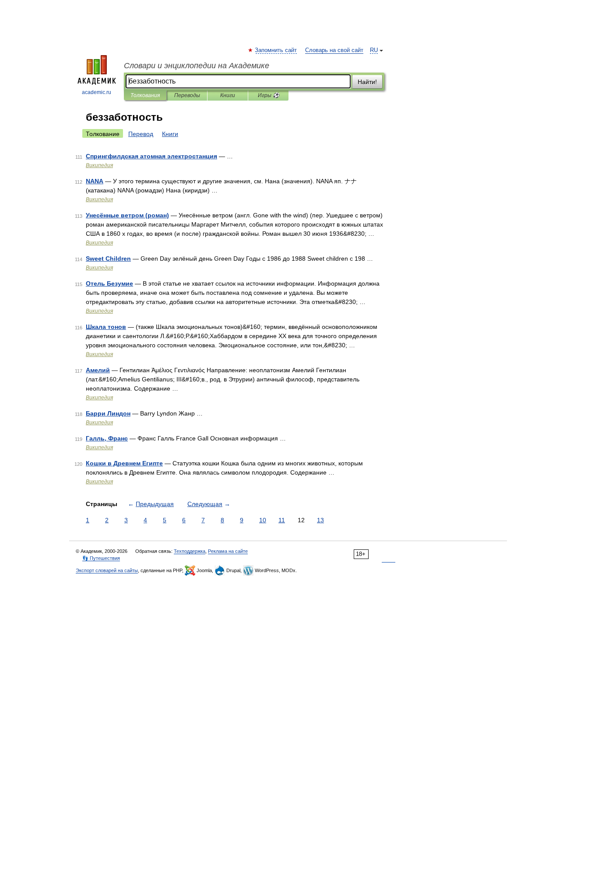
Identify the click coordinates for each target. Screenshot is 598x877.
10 (262, 520)
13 (320, 520)
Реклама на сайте (228, 551)
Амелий (98, 370)
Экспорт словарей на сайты (107, 570)
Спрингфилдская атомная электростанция (151, 156)
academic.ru (96, 92)
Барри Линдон (108, 413)
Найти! (367, 81)
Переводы (187, 95)
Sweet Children (108, 258)
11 (281, 520)
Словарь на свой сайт (334, 50)
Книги (227, 95)
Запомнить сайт (276, 50)
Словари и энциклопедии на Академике (196, 65)
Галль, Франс (107, 438)
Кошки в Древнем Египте (124, 463)
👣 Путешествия (101, 558)
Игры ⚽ (268, 95)
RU (374, 50)
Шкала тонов (106, 326)
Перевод (140, 133)
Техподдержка (189, 551)
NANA (94, 181)
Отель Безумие (109, 283)
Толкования (145, 95)
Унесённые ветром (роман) (127, 215)
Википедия (99, 165)
